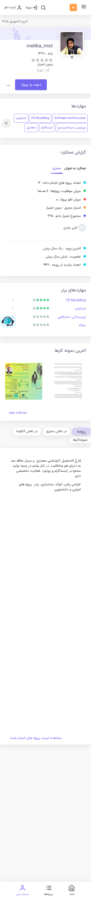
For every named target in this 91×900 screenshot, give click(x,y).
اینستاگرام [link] (47, 127)
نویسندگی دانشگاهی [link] (72, 317)
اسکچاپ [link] (21, 118)
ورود (28, 7)
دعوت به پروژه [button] (30, 84)
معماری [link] (31, 127)
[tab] (56, 431)
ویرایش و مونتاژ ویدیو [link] (72, 127)
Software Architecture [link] (70, 118)
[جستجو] (43, 7)
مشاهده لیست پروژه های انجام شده (36, 738)
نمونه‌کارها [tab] (80, 440)
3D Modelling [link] (40, 118)
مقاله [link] (82, 325)
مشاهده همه (18, 412)
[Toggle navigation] (8, 85)
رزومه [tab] (81, 431)
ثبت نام (10, 7)
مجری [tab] (56, 168)
